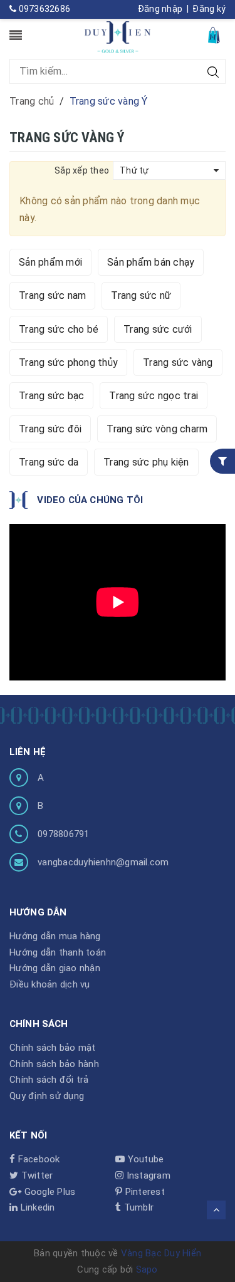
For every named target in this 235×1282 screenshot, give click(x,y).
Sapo (147, 1269)
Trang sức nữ (141, 295)
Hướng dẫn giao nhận (54, 968)
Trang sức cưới (157, 329)
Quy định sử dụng (46, 1096)
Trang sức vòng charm (157, 429)
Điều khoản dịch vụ (49, 984)
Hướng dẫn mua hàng (55, 936)
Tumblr (137, 1207)
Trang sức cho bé (58, 329)
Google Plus (48, 1191)
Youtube (144, 1159)
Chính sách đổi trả (49, 1079)
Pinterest (143, 1191)
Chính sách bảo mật (52, 1047)
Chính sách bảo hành (54, 1064)
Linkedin (36, 1207)
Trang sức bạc (51, 396)
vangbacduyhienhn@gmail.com (103, 862)
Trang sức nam (52, 295)
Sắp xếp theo (82, 170)
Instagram (146, 1175)
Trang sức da (48, 462)
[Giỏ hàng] (215, 35)
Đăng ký (209, 9)
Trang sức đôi (50, 429)
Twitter (35, 1175)
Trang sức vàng (178, 362)
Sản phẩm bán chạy (150, 262)
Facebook (37, 1159)
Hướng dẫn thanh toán (57, 952)
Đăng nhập (160, 9)
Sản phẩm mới (50, 262)
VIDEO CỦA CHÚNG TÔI (90, 500)
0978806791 (64, 834)
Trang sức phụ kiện (146, 462)
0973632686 (43, 9)
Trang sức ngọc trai (153, 396)
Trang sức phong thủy (68, 362)
